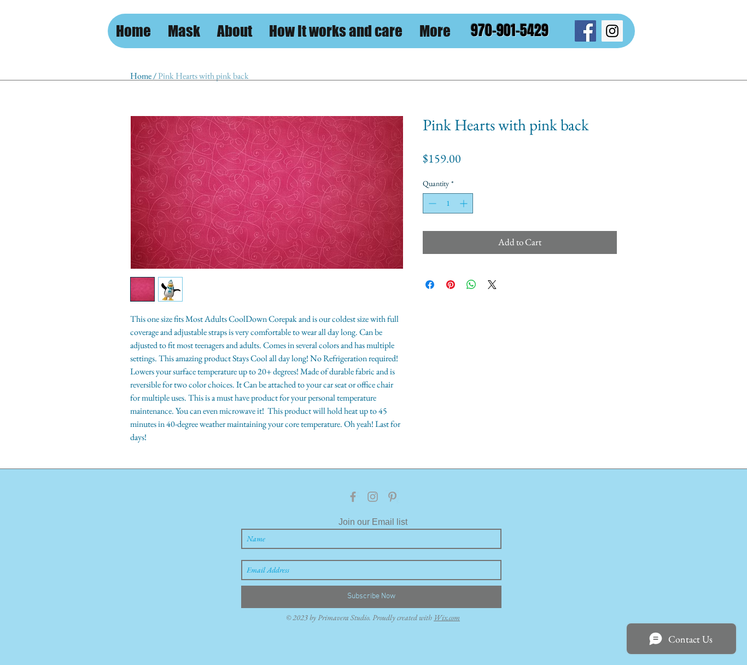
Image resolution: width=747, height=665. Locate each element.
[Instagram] (612, 31)
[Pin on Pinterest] (450, 284)
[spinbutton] (448, 203)
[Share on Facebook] (429, 284)
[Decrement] (431, 203)
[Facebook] (585, 31)
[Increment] (464, 203)
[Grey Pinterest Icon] (392, 497)
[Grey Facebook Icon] (353, 497)
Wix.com (447, 617)
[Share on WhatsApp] (471, 284)
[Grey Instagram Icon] (373, 497)
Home (140, 76)
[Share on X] (492, 284)
